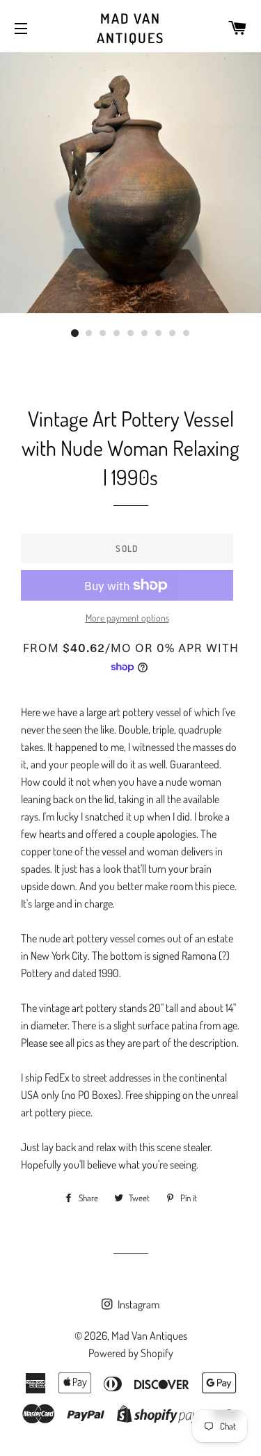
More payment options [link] (127, 618)
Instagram (137, 1304)
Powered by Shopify (130, 1353)
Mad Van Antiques (130, 28)
